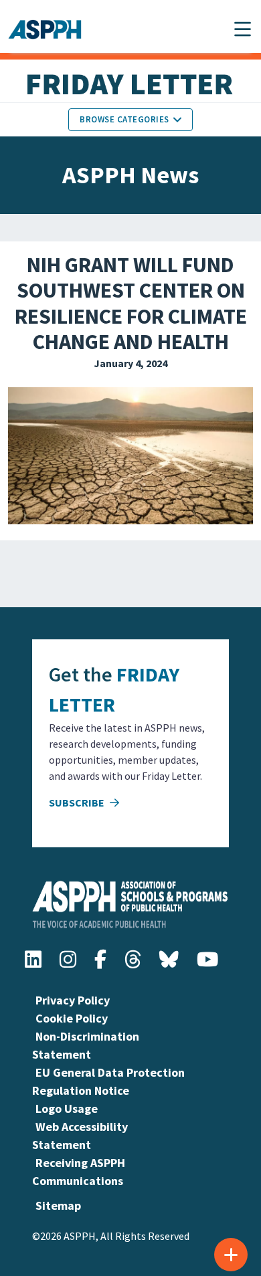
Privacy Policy (72, 1000)
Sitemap (58, 1205)
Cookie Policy (71, 1018)
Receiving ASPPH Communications (78, 1171)
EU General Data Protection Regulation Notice (108, 1081)
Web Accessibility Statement (80, 1135)
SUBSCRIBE (77, 802)
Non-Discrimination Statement (85, 1045)
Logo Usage (66, 1108)
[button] (242, 29)
